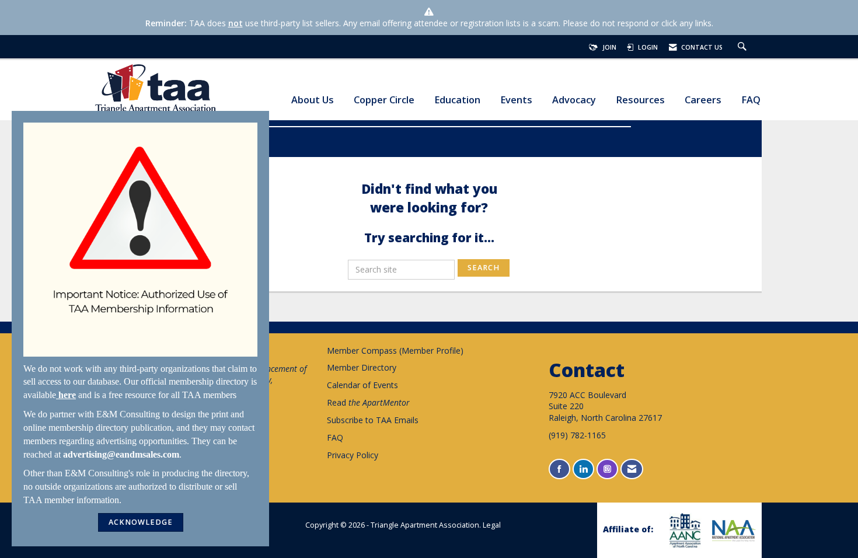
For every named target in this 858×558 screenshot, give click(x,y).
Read (368, 402)
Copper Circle (384, 100)
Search (484, 268)
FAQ (751, 100)
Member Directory (361, 367)
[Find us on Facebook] (559, 469)
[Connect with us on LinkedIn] (583, 469)
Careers (703, 100)
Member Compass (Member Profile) (395, 350)
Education (457, 100)
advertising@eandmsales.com (121, 454)
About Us (312, 100)
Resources (640, 100)
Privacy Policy (352, 455)
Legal (492, 525)
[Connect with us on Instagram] (607, 469)
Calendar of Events (362, 384)
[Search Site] (744, 47)
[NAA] (732, 530)
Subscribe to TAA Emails (372, 420)
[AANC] (683, 530)
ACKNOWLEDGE (141, 522)
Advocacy (574, 100)
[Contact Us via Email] (631, 469)
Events (516, 100)
